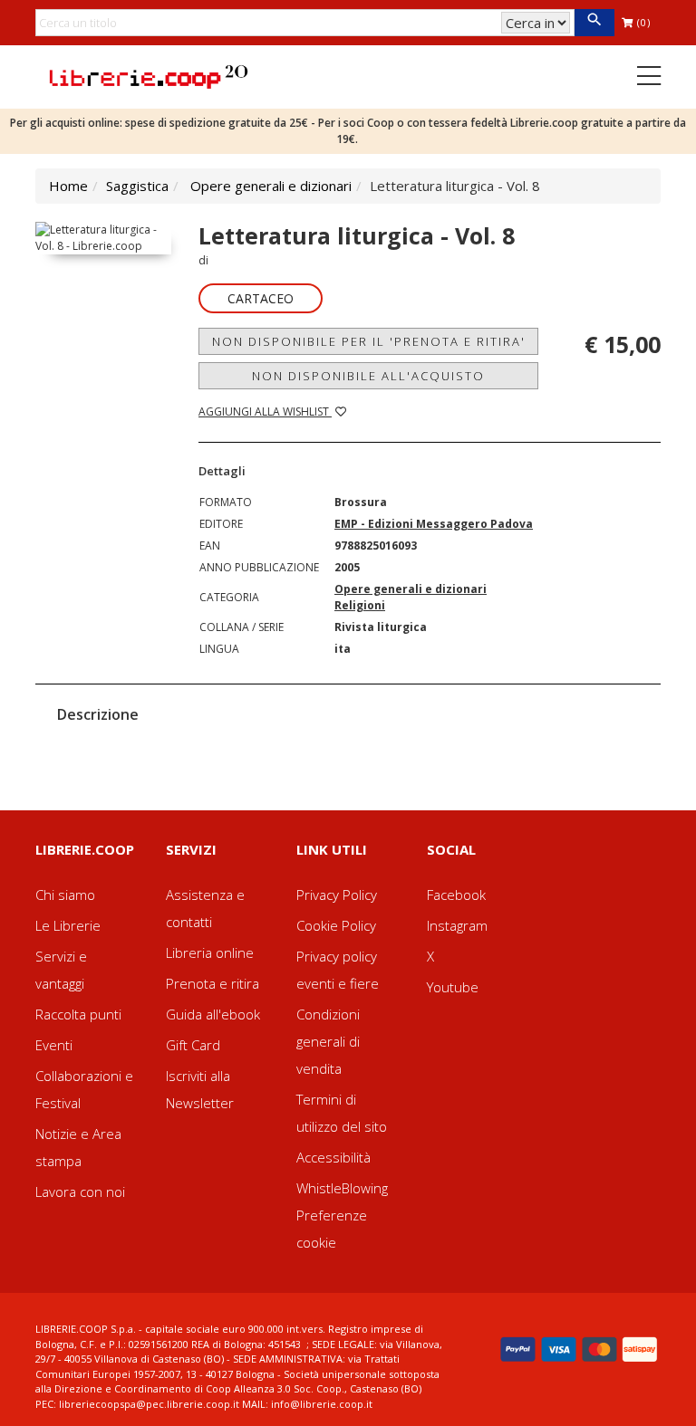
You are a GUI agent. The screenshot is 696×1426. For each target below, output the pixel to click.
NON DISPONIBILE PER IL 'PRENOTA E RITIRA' (369, 341)
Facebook (456, 894)
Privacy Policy (336, 894)
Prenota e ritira (212, 983)
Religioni (359, 605)
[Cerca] (594, 22)
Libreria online (210, 952)
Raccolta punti (78, 1014)
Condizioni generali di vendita (328, 1041)
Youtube (452, 987)
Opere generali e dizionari (271, 186)
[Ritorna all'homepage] (148, 75)
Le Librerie (68, 925)
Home (68, 186)
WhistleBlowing (342, 1188)
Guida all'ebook (213, 1014)
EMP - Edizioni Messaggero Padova (433, 523)
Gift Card (193, 1045)
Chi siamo (65, 894)
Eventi (53, 1045)
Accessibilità (333, 1157)
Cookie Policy (336, 925)
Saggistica (137, 186)
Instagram (457, 925)
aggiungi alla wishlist (265, 411)
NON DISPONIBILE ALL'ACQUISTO (368, 376)
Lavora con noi (80, 1191)
